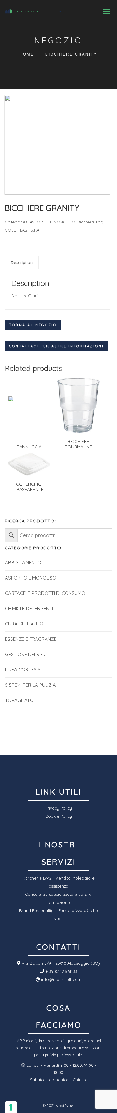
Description (22, 262)
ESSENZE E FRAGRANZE (30, 639)
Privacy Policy (58, 808)
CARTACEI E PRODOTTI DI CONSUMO (45, 593)
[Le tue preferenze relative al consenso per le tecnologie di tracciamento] (11, 1107)
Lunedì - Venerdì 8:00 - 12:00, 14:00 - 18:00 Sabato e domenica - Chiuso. (60, 1072)
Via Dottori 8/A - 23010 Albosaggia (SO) (60, 963)
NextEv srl (65, 1105)
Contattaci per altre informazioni (56, 346)
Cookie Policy (58, 816)
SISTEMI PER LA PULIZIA (30, 685)
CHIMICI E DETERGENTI (29, 608)
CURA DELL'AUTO (24, 624)
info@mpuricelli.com (60, 979)
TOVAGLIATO (19, 700)
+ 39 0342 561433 (60, 971)
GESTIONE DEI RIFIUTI (28, 654)
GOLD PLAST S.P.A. (22, 230)
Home (27, 53)
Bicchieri (85, 221)
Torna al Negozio (33, 325)
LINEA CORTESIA (23, 670)
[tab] (22, 262)
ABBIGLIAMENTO (23, 563)
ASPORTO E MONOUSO (52, 221)
